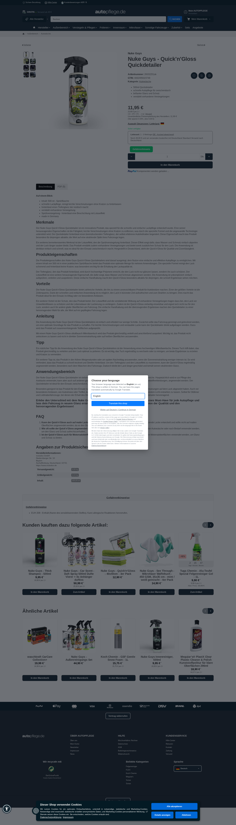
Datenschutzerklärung (50, 817)
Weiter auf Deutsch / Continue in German (118, 410)
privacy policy (104, 427)
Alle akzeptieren (174, 806)
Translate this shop (118, 403)
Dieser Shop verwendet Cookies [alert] (61, 804)
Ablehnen (186, 815)
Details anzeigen (162, 815)
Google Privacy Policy (110, 421)
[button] (7, 809)
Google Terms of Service (124, 419)
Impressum (68, 817)
